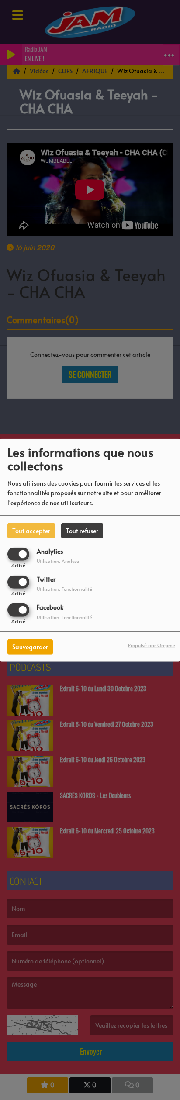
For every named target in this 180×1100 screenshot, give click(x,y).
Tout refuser (82, 530)
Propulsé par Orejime (151, 645)
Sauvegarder (30, 647)
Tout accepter (31, 530)
